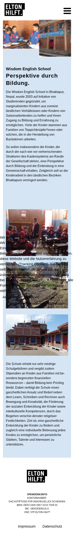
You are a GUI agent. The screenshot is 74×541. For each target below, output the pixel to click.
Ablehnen (32, 297)
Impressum (56, 304)
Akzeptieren (11, 297)
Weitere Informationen (26, 304)
